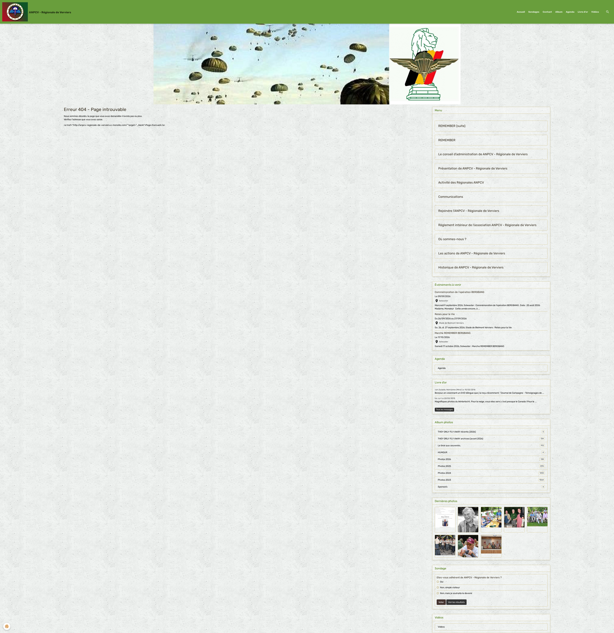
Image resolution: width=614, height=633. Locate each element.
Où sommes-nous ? (452, 239)
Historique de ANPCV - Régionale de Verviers (471, 267)
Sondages (533, 12)
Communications (450, 197)
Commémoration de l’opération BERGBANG (459, 292)
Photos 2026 (491, 459)
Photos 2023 (491, 480)
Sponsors (491, 486)
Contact (547, 12)
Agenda (570, 12)
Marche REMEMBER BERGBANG (452, 333)
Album (559, 12)
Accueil (521, 12)
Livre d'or (583, 12)
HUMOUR (491, 452)
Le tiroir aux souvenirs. (491, 445)
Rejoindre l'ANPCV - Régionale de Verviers (468, 211)
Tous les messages (444, 409)
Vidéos (595, 12)
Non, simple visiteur (450, 587)
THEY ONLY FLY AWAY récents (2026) (491, 431)
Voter (441, 602)
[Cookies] (6, 626)
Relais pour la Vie (445, 314)
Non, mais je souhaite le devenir (456, 593)
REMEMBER (446, 140)
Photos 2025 (491, 466)
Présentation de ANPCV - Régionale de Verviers (472, 168)
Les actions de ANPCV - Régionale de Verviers (471, 253)
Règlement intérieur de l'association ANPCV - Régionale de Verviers (487, 225)
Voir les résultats (456, 602)
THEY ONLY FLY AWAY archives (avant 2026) (491, 438)
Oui (441, 581)
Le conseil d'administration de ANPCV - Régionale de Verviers (483, 154)
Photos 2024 (491, 473)
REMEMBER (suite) (451, 126)
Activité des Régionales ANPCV (461, 182)
